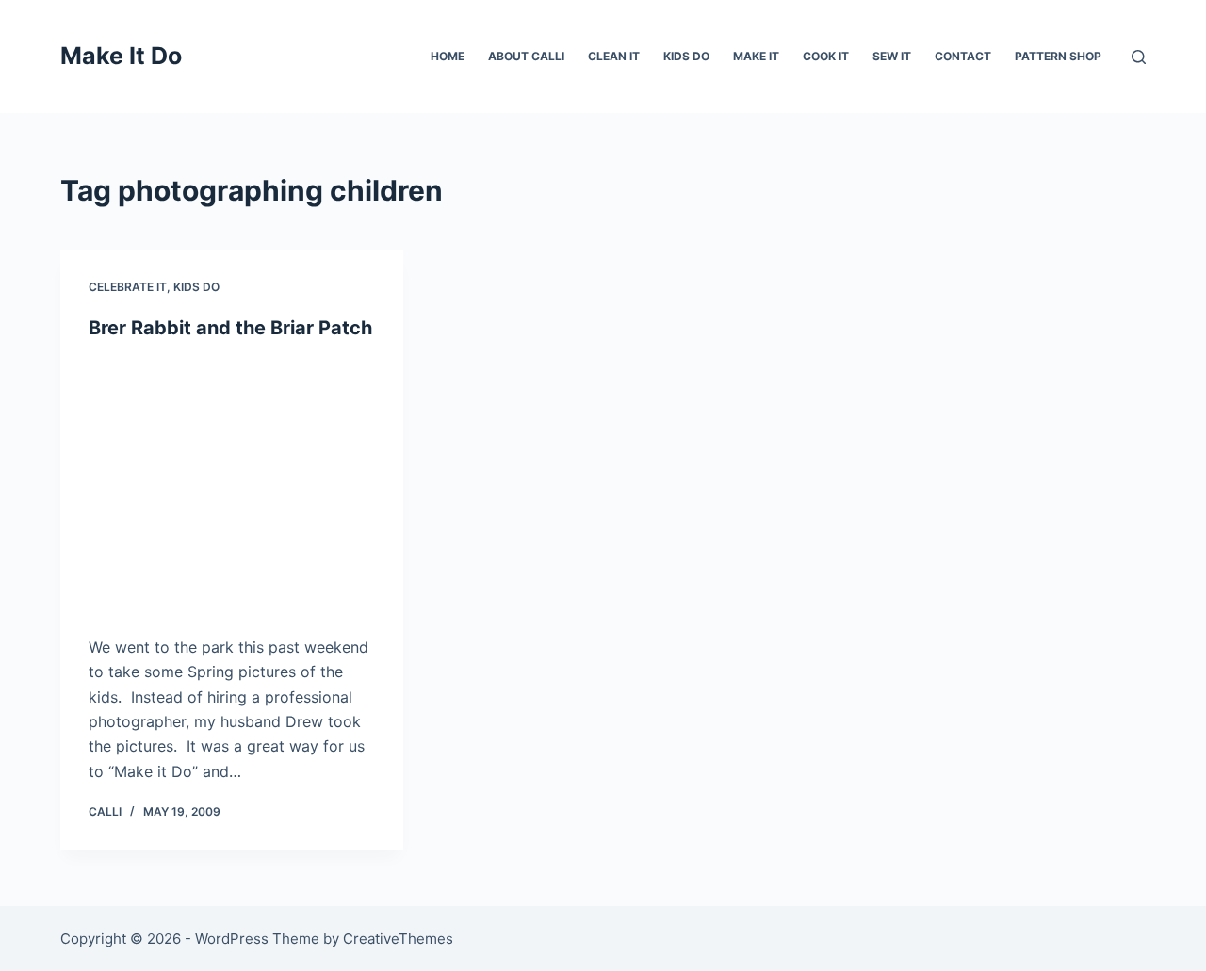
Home (447, 56)
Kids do (686, 56)
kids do (196, 287)
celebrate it (128, 287)
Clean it (614, 56)
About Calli (526, 56)
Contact (963, 56)
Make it (756, 56)
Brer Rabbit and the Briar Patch (230, 327)
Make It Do (121, 55)
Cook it (826, 56)
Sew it (891, 56)
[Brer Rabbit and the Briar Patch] (231, 487)
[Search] (1139, 57)
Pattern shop (1058, 56)
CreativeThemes (398, 938)
